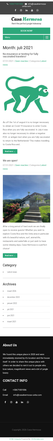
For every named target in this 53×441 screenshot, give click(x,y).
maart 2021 (11, 321)
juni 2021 (10, 315)
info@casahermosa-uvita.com (27, 395)
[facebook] (15, 10)
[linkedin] (26, 10)
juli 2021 (10, 309)
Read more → (10, 151)
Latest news (12, 272)
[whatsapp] (37, 10)
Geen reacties (21, 61)
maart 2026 (11, 291)
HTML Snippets (15, 439)
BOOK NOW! (27, 31)
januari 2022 (12, 303)
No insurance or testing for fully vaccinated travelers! (20, 55)
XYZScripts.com (38, 439)
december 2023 (13, 297)
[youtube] (32, 10)
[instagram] (21, 10)
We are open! (10, 160)
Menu (7, 37)
